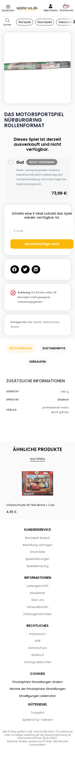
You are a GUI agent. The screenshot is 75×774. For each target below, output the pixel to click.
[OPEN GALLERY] (37, 65)
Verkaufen (37, 362)
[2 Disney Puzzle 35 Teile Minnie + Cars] (37, 483)
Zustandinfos (53, 348)
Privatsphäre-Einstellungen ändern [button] (37, 682)
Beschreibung (21, 348)
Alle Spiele (35, 322)
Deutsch (63, 400)
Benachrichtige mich (42, 244)
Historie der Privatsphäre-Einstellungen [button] (38, 689)
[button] (14, 269)
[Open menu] (8, 6)
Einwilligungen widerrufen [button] (37, 696)
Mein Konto (51, 10)
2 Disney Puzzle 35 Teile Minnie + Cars (30, 505)
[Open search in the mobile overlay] (7, 22)
